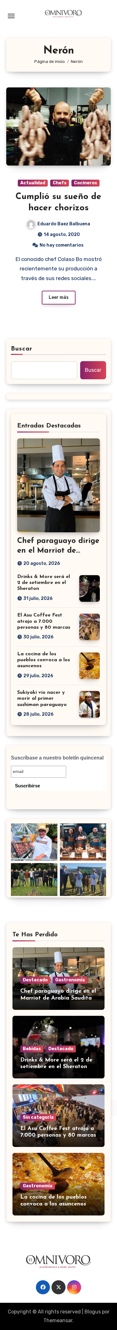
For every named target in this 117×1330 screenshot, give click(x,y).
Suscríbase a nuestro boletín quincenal (57, 757)
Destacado (35, 980)
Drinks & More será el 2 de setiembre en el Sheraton (43, 582)
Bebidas (32, 1048)
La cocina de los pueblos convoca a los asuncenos (43, 660)
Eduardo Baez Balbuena (63, 224)
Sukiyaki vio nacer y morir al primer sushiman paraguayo (42, 698)
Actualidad (32, 183)
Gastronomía (70, 980)
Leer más (59, 297)
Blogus (93, 1312)
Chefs (59, 183)
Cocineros (85, 183)
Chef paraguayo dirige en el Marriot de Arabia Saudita (58, 550)
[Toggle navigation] (11, 16)
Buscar (22, 349)
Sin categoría (38, 1117)
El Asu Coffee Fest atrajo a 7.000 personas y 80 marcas (43, 621)
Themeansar (57, 1320)
